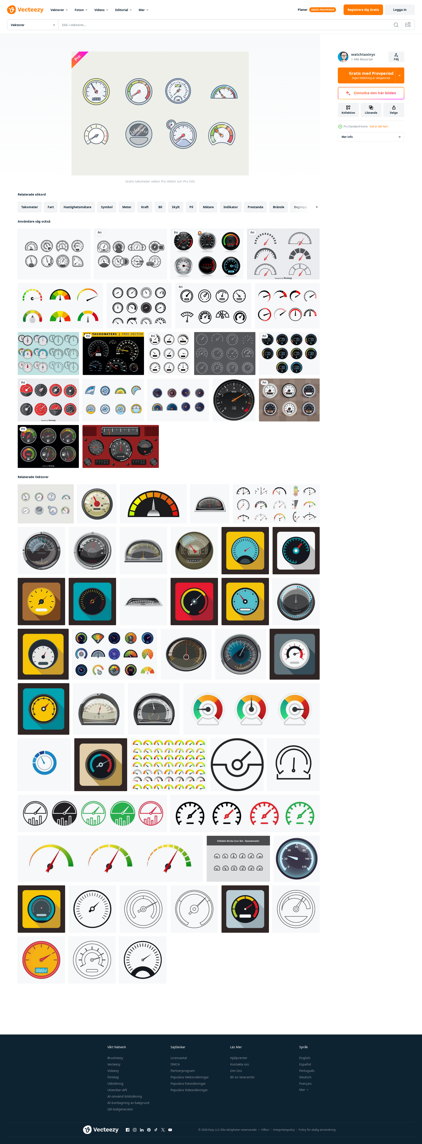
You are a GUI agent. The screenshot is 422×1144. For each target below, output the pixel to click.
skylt (176, 207)
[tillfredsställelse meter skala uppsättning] (60, 306)
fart (51, 207)
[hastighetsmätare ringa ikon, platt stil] (245, 909)
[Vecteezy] (25, 9)
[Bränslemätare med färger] (48, 446)
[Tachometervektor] (289, 400)
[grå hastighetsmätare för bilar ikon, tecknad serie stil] (154, 709)
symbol (107, 207)
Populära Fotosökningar (188, 1083)
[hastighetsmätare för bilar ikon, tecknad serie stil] (143, 550)
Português (307, 1071)
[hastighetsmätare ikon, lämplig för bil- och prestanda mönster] (293, 764)
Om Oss (236, 1071)
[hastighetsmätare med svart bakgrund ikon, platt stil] (92, 601)
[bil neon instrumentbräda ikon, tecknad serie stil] (297, 859)
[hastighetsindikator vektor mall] (153, 503)
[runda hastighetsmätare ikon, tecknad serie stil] (92, 550)
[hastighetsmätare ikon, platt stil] (41, 909)
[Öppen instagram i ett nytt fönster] (134, 1130)
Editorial (121, 10)
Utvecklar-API (117, 1090)
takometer (29, 207)
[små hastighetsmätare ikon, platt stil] (43, 654)
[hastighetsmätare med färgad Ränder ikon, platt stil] (194, 601)
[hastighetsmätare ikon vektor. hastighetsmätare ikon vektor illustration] (169, 353)
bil (160, 207)
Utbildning (115, 1083)
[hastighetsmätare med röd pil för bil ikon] (194, 550)
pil (191, 207)
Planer (302, 10)
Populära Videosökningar (189, 1090)
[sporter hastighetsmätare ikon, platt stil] (245, 601)
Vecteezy (113, 1064)
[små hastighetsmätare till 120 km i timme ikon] (143, 601)
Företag (113, 1077)
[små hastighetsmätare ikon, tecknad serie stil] (98, 709)
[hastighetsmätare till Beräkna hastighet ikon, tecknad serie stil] (296, 601)
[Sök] (396, 24)
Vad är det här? (378, 126)
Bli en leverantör (242, 1077)
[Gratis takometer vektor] (178, 400)
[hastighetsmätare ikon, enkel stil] (92, 909)
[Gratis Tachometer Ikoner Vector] (139, 306)
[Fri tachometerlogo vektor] (287, 306)
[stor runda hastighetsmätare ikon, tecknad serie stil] (41, 550)
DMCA (175, 1064)
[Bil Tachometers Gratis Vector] (113, 353)
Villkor (265, 1130)
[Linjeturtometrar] (48, 353)
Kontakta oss (239, 1064)
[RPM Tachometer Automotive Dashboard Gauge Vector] (233, 400)
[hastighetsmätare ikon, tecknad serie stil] (240, 654)
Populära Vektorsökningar (190, 1077)
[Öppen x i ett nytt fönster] (163, 1130)
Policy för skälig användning (317, 1130)
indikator (231, 207)
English (304, 1058)
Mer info (347, 137)
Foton (79, 10)
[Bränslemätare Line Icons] (224, 353)
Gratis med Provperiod (371, 75)
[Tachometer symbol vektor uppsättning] (283, 254)
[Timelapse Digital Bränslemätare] (289, 353)
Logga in (399, 10)
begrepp (300, 207)
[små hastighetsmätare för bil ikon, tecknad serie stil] (209, 503)
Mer (142, 10)
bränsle (278, 207)
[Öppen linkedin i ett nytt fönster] (142, 1130)
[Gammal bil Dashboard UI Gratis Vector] (120, 446)
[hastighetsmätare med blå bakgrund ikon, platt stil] (245, 550)
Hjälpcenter (238, 1058)
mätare (208, 207)
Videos (99, 10)
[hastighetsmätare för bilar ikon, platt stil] (100, 764)
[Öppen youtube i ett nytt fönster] (170, 1130)
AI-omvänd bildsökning (124, 1096)
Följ (396, 59)
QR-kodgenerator (120, 1109)
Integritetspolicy (284, 1130)
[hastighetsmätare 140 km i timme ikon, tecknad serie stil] (186, 654)
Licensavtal (179, 1058)
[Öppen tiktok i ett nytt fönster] (156, 1130)
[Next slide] (313, 207)
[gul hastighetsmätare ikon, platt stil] (41, 601)
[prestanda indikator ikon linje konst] (92, 813)
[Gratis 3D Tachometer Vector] (207, 254)
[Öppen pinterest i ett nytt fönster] (149, 1130)
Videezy (113, 1071)
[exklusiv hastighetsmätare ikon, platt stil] (295, 654)
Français (305, 1083)
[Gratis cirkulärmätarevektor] (113, 400)
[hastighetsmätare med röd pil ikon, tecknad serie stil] (97, 503)
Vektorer (57, 10)
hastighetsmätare (77, 207)
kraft (145, 207)
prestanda (255, 207)
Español (305, 1064)
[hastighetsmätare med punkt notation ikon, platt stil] (43, 709)
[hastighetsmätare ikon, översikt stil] (143, 909)
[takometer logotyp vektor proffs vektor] (44, 764)
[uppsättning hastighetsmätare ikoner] (238, 859)
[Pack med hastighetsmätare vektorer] (54, 254)
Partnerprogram (183, 1071)
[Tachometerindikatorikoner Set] (48, 400)
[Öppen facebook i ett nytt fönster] (127, 1130)
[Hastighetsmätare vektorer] (130, 254)
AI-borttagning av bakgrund (128, 1103)
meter (126, 207)
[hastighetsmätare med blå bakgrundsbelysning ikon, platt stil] (296, 550)
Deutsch (305, 1077)
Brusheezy (115, 1058)
